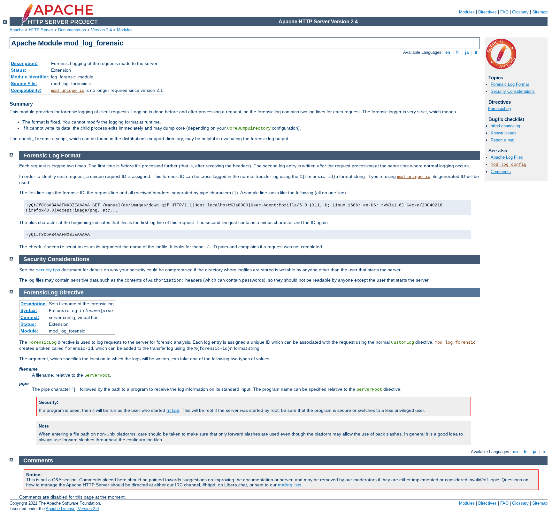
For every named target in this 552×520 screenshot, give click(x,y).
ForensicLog (499, 108)
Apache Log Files (507, 157)
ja (467, 52)
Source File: (24, 83)
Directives (487, 12)
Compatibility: (26, 90)
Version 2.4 (101, 30)
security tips (48, 269)
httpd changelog (505, 126)
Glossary (520, 12)
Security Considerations (513, 91)
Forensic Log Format (510, 84)
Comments (501, 171)
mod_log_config (508, 164)
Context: (29, 317)
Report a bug (502, 140)
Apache (17, 30)
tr (476, 52)
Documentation (72, 30)
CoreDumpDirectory (249, 128)
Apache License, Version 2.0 (72, 508)
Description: (24, 63)
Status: (19, 70)
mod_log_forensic (455, 342)
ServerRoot (97, 375)
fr (457, 52)
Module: (29, 330)
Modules (467, 12)
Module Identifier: (30, 76)
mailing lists (289, 484)
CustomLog (402, 342)
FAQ (504, 12)
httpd (172, 410)
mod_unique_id (67, 90)
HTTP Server (41, 30)
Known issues (504, 133)
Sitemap (540, 12)
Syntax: (28, 310)
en (447, 52)
